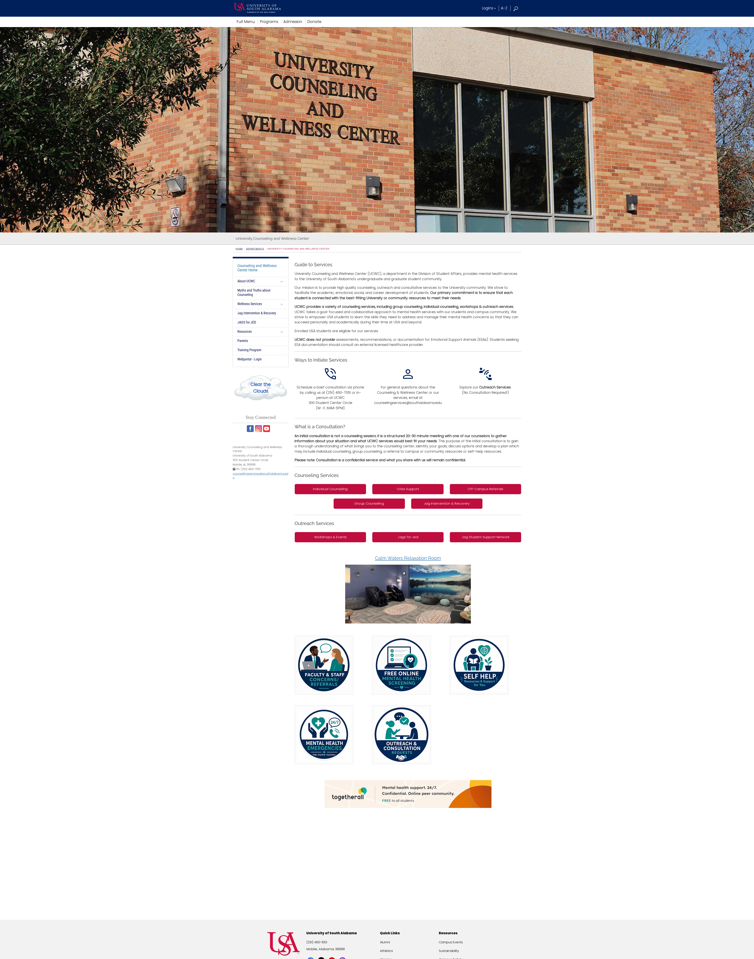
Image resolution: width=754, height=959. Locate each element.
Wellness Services (249, 304)
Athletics (386, 951)
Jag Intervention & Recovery (256, 313)
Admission (292, 21)
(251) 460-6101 (316, 942)
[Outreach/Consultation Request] (401, 734)
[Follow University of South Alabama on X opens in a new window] (322, 953)
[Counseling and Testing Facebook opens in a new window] (250, 428)
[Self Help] (479, 665)
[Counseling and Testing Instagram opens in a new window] (259, 428)
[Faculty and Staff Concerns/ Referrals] (324, 665)
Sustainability (449, 951)
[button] (516, 8)
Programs (269, 21)
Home (239, 249)
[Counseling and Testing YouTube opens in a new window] (267, 428)
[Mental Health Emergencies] (324, 734)
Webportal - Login (249, 359)
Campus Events (451, 942)
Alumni (385, 942)
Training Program (249, 350)
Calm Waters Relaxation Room (408, 558)
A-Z (504, 8)
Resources (244, 331)
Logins (487, 8)
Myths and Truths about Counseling (253, 292)
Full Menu (246, 21)
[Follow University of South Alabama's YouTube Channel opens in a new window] (332, 953)
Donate (314, 21)
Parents (242, 341)
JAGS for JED (246, 322)
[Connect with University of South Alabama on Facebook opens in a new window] (311, 953)
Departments (255, 249)
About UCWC (246, 281)
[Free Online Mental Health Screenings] (401, 665)
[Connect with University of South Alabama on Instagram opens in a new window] (343, 953)
